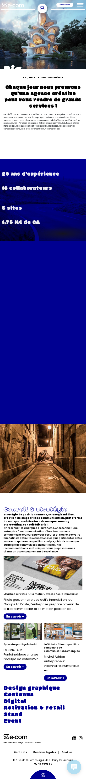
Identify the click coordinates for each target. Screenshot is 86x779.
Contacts (20, 752)
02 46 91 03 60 (43, 764)
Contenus (17, 363)
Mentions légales (44, 752)
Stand (12, 417)
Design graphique (28, 344)
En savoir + (15, 616)
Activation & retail (30, 398)
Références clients (64, 5)
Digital (13, 379)
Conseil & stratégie (31, 324)
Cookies (67, 752)
